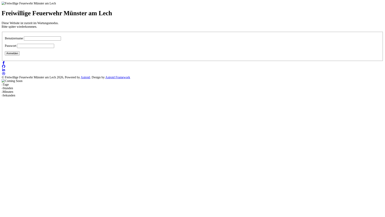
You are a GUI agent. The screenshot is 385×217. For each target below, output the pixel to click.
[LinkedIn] (4, 70)
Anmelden (12, 53)
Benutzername (14, 38)
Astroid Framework (117, 77)
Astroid (85, 77)
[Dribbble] (4, 73)
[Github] (4, 66)
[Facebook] (4, 62)
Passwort (10, 45)
